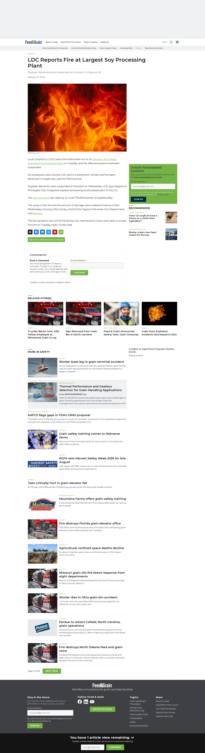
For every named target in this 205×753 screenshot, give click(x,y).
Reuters (37, 213)
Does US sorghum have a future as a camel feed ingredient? (143, 218)
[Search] (171, 42)
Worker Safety (67, 495)
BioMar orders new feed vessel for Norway (142, 233)
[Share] (36, 232)
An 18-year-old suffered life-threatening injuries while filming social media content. (70, 487)
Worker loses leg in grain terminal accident (91, 361)
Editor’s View (110, 328)
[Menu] (177, 42)
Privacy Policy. (163, 195)
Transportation (137, 229)
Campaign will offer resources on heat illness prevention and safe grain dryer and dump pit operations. (93, 467)
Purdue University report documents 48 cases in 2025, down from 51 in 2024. (90, 553)
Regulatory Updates (38, 412)
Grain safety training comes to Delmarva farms (89, 435)
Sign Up (138, 199)
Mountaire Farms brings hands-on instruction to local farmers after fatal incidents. (91, 442)
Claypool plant (41, 197)
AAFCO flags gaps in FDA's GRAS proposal (59, 415)
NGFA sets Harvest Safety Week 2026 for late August (92, 460)
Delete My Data (102, 709)
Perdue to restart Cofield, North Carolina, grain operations (89, 623)
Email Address (78, 261)
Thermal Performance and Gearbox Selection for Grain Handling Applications (90, 388)
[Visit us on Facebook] (80, 702)
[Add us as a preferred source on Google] (61, 232)
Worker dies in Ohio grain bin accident (88, 597)
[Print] (30, 232)
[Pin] (54, 232)
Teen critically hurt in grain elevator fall (57, 483)
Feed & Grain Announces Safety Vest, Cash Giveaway (121, 333)
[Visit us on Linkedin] (86, 702)
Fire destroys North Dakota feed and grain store (91, 649)
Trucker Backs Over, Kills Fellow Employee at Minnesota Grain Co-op (43, 334)
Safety (31, 54)
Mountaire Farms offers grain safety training (92, 498)
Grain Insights (136, 213)
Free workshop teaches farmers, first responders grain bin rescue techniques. (93, 504)
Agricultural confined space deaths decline (91, 548)
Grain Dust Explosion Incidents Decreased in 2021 (159, 333)
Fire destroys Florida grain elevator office (90, 523)
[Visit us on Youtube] (92, 702)
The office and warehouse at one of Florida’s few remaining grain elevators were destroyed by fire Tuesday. (92, 529)
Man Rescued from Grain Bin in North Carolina (81, 333)
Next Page (52, 671)
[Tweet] (48, 232)
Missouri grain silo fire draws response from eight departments (92, 574)
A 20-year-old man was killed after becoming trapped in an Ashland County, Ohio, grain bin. (89, 602)
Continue (115, 747)
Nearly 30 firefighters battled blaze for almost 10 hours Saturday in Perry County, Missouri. (91, 581)
